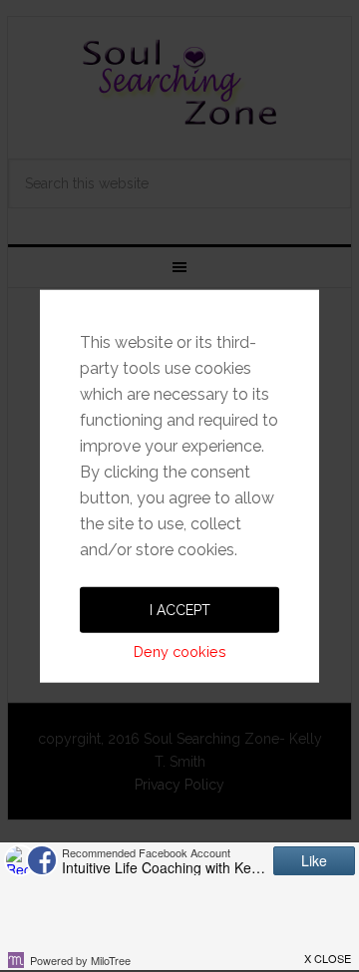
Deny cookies (180, 650)
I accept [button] (180, 609)
